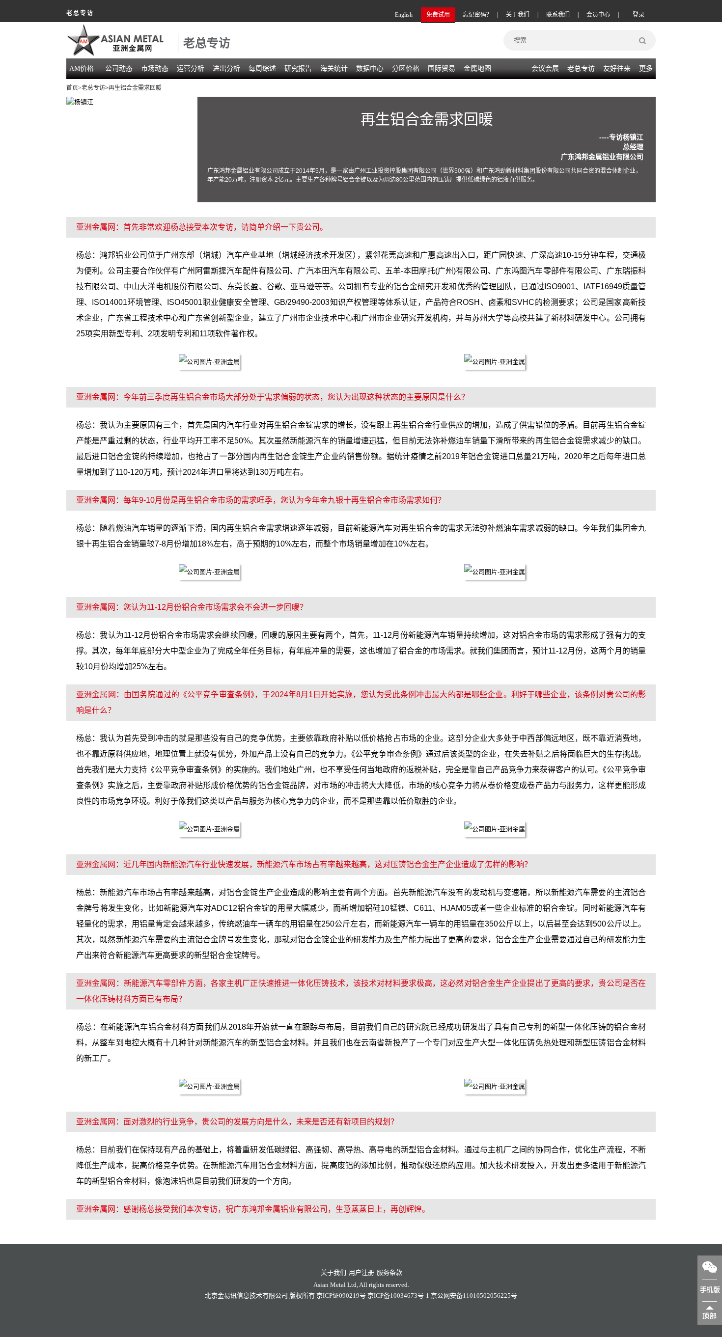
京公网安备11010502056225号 (474, 1295)
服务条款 (389, 1272)
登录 (638, 14)
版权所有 (302, 1295)
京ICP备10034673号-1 (398, 1295)
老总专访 (581, 68)
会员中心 (598, 14)
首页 (72, 87)
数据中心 (370, 68)
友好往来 (617, 68)
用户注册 (361, 1272)
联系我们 (558, 14)
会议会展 (545, 68)
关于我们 (517, 14)
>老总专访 (91, 87)
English (404, 14)
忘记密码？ (477, 14)
